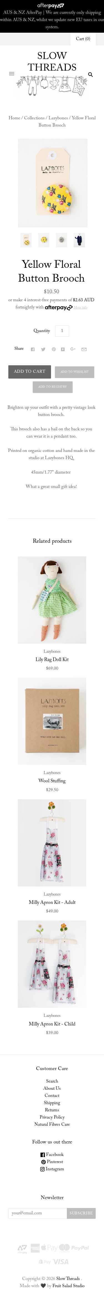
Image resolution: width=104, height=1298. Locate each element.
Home (14, 118)
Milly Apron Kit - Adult (52, 902)
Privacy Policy (52, 1117)
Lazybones (58, 118)
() (83, 39)
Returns (52, 1110)
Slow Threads (68, 1279)
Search (52, 1081)
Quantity (42, 331)
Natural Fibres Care (52, 1124)
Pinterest (54, 1162)
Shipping (52, 1103)
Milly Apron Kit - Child (52, 1024)
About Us (52, 1088)
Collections (34, 118)
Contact (52, 1096)
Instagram (54, 1169)
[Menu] (11, 74)
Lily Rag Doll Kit (52, 659)
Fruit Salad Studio (68, 1286)
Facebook (54, 1155)
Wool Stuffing (52, 781)
